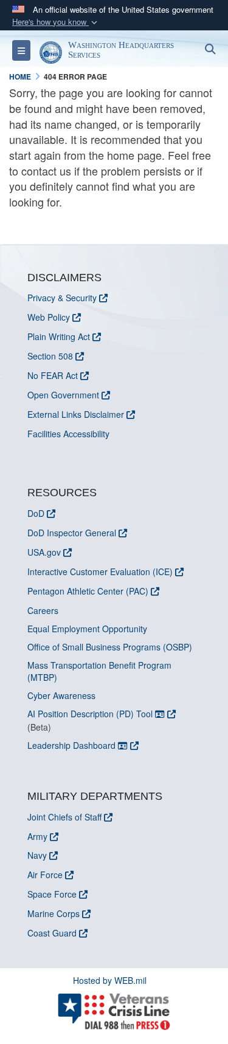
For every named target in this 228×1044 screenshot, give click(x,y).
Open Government (63, 395)
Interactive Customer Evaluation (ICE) (100, 571)
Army (37, 836)
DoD (35, 513)
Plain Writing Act (58, 336)
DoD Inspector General (71, 533)
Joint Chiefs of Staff (64, 817)
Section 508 (50, 356)
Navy (37, 855)
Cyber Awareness (61, 695)
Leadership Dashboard (72, 745)
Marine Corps (53, 913)
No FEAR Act (52, 375)
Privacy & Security (62, 298)
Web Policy (48, 317)
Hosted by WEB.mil (110, 980)
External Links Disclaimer (75, 414)
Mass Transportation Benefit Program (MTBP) (99, 671)
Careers (42, 610)
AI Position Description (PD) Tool (91, 714)
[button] (56, 22)
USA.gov (44, 552)
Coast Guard (52, 933)
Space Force (52, 894)
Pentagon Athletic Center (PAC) (87, 591)
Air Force (45, 874)
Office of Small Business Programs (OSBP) (109, 647)
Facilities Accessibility (68, 434)
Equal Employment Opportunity (87, 629)
